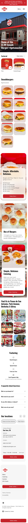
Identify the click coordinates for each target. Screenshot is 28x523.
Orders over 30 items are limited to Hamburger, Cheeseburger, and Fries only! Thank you (13, 3)
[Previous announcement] (2, 3)
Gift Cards (5, 481)
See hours (21, 452)
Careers (4, 479)
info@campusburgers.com (9, 447)
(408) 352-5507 (7, 444)
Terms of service (6, 492)
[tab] (8, 421)
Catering (4, 477)
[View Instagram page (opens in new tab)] (3, 503)
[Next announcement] (25, 3)
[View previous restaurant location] (20, 416)
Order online (13, 457)
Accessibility (5, 495)
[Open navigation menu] (23, 8)
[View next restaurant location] (24, 416)
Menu (19, 9)
